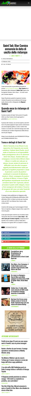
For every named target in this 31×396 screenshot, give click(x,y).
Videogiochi (14, 271)
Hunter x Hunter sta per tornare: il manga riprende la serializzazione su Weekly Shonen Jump (14, 351)
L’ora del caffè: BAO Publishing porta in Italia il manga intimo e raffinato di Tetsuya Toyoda (15, 369)
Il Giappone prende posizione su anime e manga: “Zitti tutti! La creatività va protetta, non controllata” (14, 379)
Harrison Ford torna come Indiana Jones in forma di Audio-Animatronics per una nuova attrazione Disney (20, 301)
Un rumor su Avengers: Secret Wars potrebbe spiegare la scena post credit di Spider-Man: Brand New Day (20, 278)
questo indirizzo (12, 119)
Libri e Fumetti (5, 345)
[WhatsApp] (12, 68)
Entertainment (15, 306)
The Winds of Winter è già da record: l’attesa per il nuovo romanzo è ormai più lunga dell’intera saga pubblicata (14, 360)
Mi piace (27, 232)
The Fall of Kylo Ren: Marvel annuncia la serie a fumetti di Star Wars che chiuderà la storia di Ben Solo (15, 388)
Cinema (13, 260)
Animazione (14, 295)
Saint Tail (14, 227)
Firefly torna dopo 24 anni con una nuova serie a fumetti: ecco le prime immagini (14, 342)
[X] (6, 68)
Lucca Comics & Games (11, 88)
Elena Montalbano (8, 58)
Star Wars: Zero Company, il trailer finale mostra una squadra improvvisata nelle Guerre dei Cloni (19, 266)
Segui (27, 235)
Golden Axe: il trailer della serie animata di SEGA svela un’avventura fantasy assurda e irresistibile (19, 290)
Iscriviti (27, 241)
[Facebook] (2, 68)
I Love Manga (8, 227)
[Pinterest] (9, 68)
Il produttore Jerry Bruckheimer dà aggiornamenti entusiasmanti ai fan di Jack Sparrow (20, 254)
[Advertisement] (15, 23)
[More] (16, 68)
